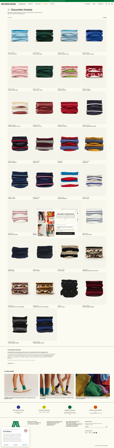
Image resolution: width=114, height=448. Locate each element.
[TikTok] (92, 432)
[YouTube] (96, 432)
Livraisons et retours (72, 425)
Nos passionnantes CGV (72, 421)
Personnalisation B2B (53, 422)
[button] (22, 4)
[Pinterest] (94, 432)
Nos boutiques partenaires (54, 421)
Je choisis (15, 444)
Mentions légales (71, 422)
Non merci (6, 444)
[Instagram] (85, 432)
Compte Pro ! (50, 425)
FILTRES (104, 17)
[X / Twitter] (90, 432)
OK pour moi (24, 444)
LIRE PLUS (11, 363)
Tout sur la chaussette (34, 422)
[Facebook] (87, 432)
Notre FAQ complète (71, 426)
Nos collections (32, 421)
